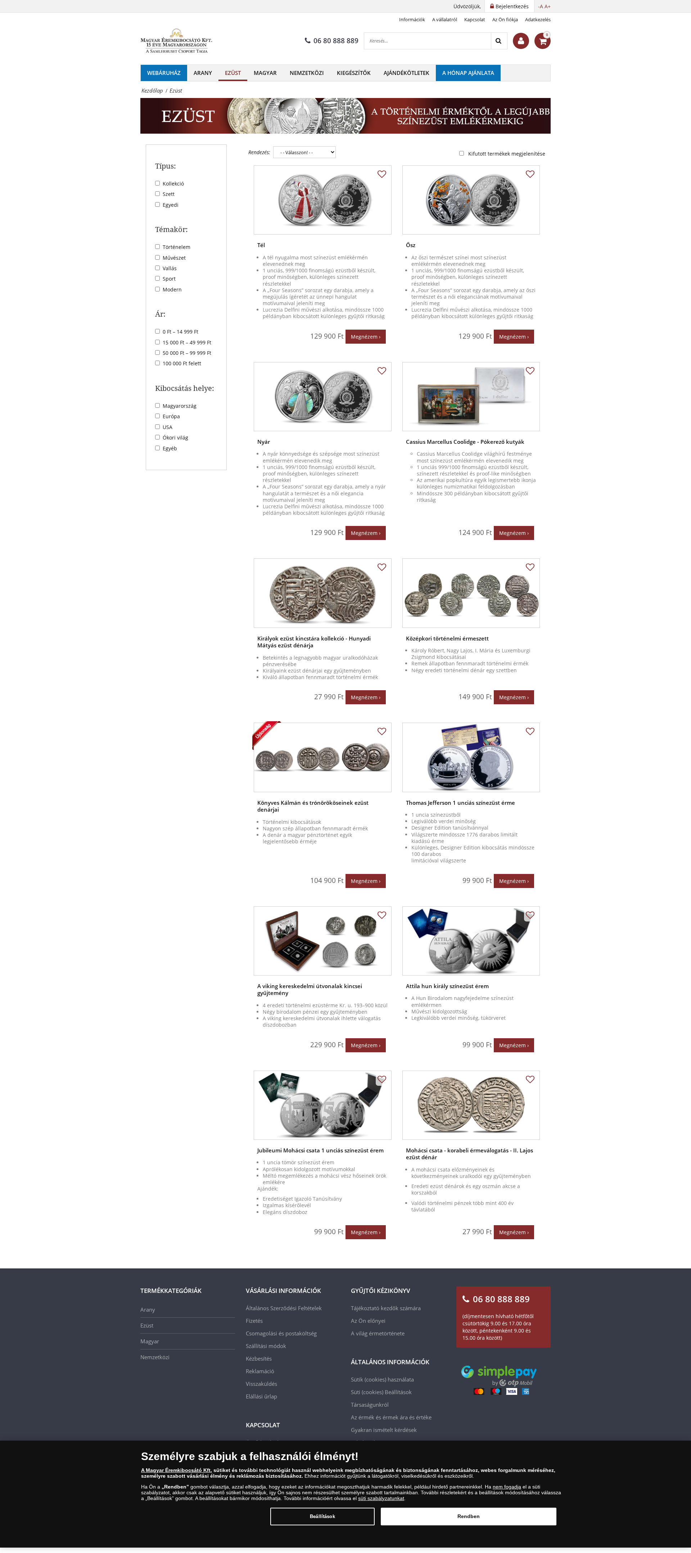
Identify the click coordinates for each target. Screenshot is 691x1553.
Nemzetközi (307, 72)
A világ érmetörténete (378, 1333)
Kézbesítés (259, 1358)
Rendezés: (259, 152)
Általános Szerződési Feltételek (284, 1308)
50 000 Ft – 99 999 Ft (187, 352)
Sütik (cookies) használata (382, 1379)
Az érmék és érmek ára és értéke (391, 1417)
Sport (169, 278)
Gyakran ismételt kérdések (384, 1429)
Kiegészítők (354, 72)
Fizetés (254, 1320)
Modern (172, 289)
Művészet (174, 257)
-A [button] (540, 6)
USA (167, 427)
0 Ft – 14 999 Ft (180, 331)
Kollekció (173, 183)
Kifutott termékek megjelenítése (506, 153)
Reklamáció (260, 1371)
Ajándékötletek (406, 72)
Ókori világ (175, 437)
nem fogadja (507, 1487)
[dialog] (345, 1494)
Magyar (265, 72)
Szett (169, 194)
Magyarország (180, 405)
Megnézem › (365, 336)
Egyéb (170, 448)
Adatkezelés (538, 19)
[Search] (499, 41)
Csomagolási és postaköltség (281, 1333)
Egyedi (171, 204)
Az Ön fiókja (505, 19)
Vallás (170, 268)
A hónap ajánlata (468, 72)
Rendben (468, 1516)
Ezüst (233, 72)
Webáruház (164, 72)
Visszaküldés (261, 1383)
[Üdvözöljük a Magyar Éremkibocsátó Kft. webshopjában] (521, 41)
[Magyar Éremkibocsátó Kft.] (176, 41)
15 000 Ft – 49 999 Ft (187, 342)
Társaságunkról (370, 1404)
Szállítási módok (266, 1345)
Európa (171, 416)
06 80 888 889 (335, 40)
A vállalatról (444, 19)
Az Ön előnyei (368, 1320)
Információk (412, 19)
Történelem (176, 247)
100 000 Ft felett (182, 363)
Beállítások (322, 1516)
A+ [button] (548, 6)
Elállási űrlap (261, 1396)
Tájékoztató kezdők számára (386, 1308)
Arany (203, 72)
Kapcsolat (474, 19)
